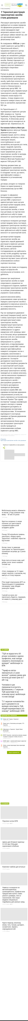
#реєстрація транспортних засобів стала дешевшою (13, 440)
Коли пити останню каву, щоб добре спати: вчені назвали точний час (13, 562)
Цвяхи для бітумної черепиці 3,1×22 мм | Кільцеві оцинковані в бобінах (13, 844)
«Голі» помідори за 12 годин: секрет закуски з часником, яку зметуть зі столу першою (14, 573)
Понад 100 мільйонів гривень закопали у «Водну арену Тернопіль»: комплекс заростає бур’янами (14, 537)
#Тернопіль (3, 439)
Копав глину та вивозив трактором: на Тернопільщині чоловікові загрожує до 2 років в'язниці (13, 550)
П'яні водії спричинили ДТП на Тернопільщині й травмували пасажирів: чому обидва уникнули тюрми (13, 585)
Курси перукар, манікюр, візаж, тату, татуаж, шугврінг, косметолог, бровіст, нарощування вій (13, 926)
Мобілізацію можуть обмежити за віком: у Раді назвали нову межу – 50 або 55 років (13, 512)
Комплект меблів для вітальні (13, 867)
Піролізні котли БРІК (10, 821)
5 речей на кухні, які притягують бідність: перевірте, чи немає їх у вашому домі (14, 597)
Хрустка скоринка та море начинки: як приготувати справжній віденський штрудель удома (12, 524)
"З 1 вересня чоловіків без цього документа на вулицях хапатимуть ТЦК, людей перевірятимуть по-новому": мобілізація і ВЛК (13, 706)
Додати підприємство (14, 752)
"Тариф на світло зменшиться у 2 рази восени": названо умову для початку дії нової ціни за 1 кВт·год (14, 675)
